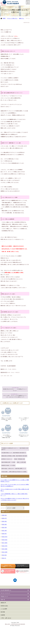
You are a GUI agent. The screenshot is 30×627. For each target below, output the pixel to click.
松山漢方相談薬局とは (6, 590)
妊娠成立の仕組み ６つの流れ (8, 465)
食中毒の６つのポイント (7, 459)
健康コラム (21, 18)
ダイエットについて (5, 593)
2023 (4, 524)
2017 (4, 542)
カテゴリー (3, 508)
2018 (4, 539)
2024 (4, 521)
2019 (4, 536)
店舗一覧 (3, 599)
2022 (4, 527)
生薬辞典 (3, 615)
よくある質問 (4, 608)
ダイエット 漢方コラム (12, 18)
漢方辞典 (3, 612)
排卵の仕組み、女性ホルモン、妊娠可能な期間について (14, 468)
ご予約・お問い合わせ (6, 618)
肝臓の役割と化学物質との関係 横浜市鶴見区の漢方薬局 (14, 455)
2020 (4, 533)
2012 (4, 558)
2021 (4, 530)
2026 (4, 515)
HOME (4, 18)
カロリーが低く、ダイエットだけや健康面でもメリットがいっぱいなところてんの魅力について (15, 396)
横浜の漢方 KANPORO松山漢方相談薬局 (15, 624)
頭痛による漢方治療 (21, 462)
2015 (4, 548)
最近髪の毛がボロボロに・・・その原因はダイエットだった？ (15, 390)
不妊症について (4, 596)
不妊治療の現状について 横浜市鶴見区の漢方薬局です (14, 452)
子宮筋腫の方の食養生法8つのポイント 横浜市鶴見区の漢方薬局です (15, 449)
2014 (4, 552)
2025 (4, 518)
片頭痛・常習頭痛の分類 (19, 459)
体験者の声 (3, 602)
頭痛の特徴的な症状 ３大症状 (8, 462)
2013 (4, 555)
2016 (4, 545)
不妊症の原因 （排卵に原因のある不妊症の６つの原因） (14, 471)
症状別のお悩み (4, 605)
